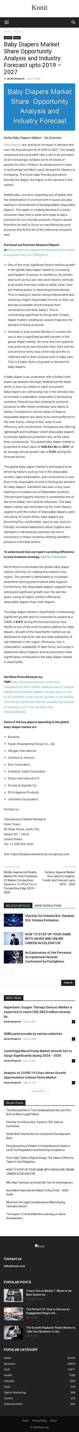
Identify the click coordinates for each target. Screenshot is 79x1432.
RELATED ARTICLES (18, 905)
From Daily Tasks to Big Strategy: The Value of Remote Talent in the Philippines (40, 1159)
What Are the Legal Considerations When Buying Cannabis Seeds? (35, 1204)
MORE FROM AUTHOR (48, 905)
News (17, 37)
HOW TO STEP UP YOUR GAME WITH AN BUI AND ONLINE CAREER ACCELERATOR (48, 938)
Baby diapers (12, 145)
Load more (38, 1091)
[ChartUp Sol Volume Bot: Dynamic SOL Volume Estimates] (13, 920)
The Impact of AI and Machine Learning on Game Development (36, 1216)
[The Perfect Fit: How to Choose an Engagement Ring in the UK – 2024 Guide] (13, 1314)
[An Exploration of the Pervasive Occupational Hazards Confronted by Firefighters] (13, 957)
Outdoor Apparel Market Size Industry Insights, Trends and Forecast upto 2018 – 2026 (58, 878)
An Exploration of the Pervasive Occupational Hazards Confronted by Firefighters (48, 957)
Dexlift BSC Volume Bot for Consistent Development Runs (38, 1136)
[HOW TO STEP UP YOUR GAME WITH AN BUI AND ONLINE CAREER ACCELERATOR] (13, 938)
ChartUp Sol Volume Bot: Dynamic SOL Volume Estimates (34, 1124)
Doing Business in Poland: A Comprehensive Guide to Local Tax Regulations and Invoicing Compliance (38, 1147)
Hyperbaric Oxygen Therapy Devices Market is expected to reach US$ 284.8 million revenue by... (38, 1011)
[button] (6, 22)
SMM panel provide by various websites (33, 1034)
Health (17, 31)
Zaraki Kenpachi (15, 78)
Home (7, 31)
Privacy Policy (39, 1420)
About (53, 1420)
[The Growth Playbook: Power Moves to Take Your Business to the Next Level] (13, 1332)
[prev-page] (6, 971)
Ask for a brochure (53, 557)
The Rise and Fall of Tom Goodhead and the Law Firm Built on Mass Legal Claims (38, 1112)
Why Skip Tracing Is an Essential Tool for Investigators (39, 1182)
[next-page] (12, 971)
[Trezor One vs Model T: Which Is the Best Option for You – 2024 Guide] (13, 1295)
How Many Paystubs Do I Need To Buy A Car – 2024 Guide (37, 1192)
